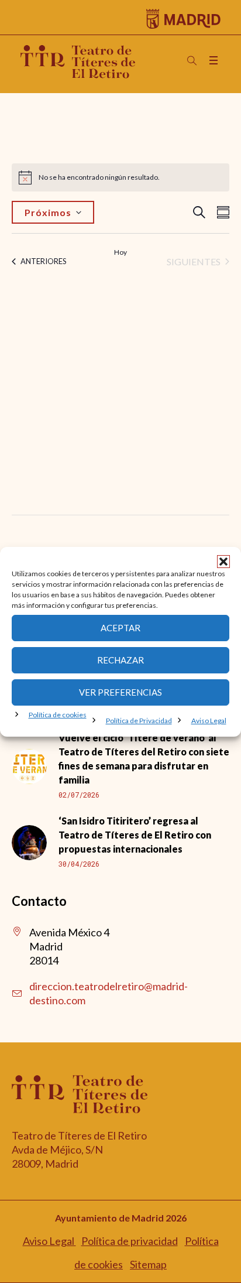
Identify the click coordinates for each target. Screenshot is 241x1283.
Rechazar (120, 660)
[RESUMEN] (220, 212)
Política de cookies (58, 714)
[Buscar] (192, 61)
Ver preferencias (120, 692)
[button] (223, 561)
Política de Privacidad (139, 720)
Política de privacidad (129, 1240)
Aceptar (120, 627)
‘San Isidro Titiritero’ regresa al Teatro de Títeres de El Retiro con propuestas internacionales (134, 834)
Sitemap (148, 1264)
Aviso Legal (208, 720)
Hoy (120, 252)
